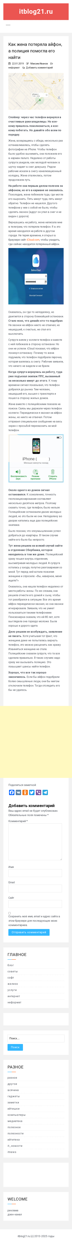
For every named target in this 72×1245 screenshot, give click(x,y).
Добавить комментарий (39, 67)
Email (11, 882)
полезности (16, 1133)
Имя (11, 867)
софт (11, 977)
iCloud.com (33, 239)
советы (13, 971)
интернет (14, 996)
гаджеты (14, 1096)
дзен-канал (15, 1214)
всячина (13, 1090)
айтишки (14, 1108)
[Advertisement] (36, 742)
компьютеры (17, 1114)
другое (12, 1084)
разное (12, 1077)
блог (11, 965)
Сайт (11, 897)
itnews (12, 1152)
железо (13, 983)
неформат (14, 67)
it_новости (15, 1145)
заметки (13, 1102)
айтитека (14, 1139)
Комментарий (18, 821)
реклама (13, 1210)
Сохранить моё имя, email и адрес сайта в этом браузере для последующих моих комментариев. (34, 921)
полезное (14, 1127)
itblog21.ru (36, 11)
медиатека (15, 1121)
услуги (12, 990)
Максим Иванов (39, 63)
